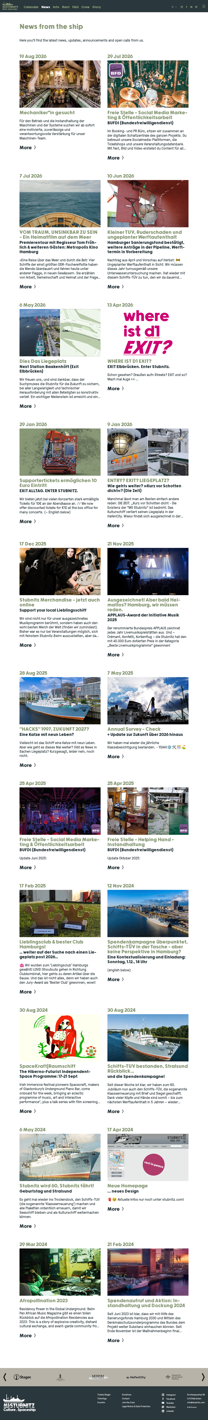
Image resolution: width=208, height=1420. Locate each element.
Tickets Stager (104, 1395)
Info (56, 7)
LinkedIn (170, 1411)
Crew (85, 7)
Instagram (171, 1395)
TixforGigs (102, 1399)
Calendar (31, 7)
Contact (126, 1399)
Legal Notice (127, 1406)
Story (96, 7)
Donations (126, 1395)
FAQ (75, 7)
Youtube (170, 1403)
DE (173, 7)
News (45, 7)
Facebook (170, 1399)
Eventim (101, 1402)
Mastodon (171, 1407)
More (26, 148)
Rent (66, 7)
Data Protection (143, 1406)
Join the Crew (128, 1402)
